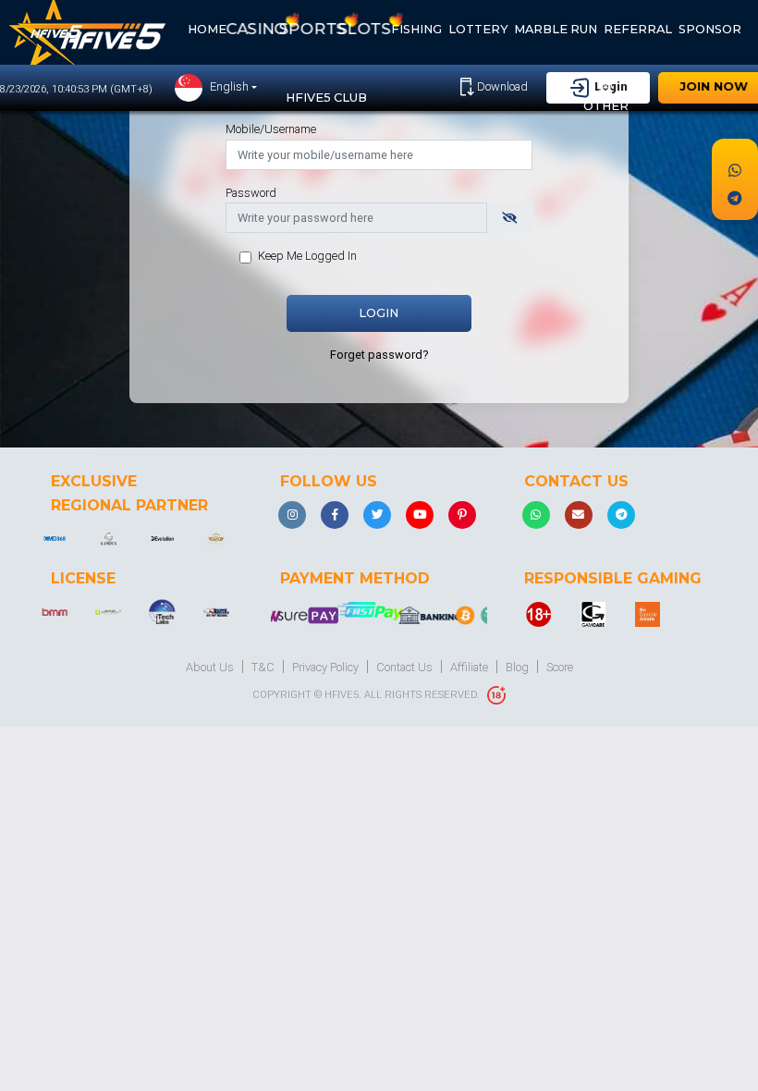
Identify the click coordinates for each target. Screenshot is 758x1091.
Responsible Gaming (613, 578)
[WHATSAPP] (536, 515)
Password (251, 193)
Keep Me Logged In (307, 256)
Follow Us (328, 481)
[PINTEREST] (462, 515)
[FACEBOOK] (334, 515)
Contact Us (576, 481)
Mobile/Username (271, 129)
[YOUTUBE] (420, 515)
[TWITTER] (377, 515)
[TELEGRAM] (621, 515)
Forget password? (379, 355)
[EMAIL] (579, 515)
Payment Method (355, 578)
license (83, 578)
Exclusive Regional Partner (129, 493)
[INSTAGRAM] (292, 515)
